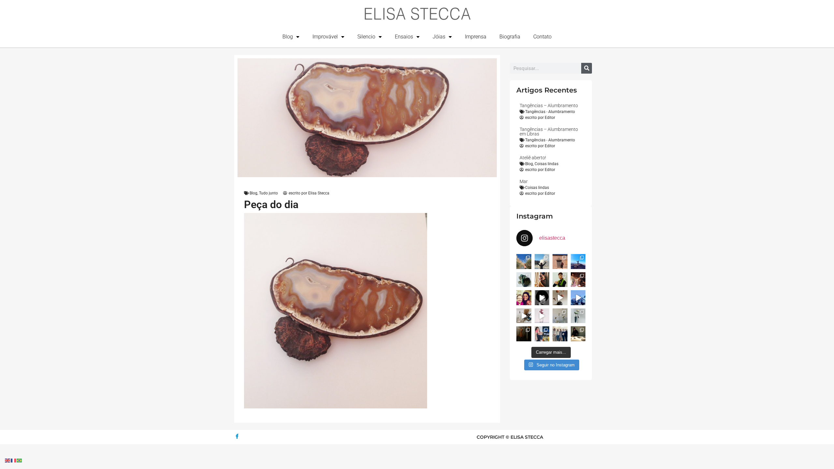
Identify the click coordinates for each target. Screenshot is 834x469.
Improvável (325, 37)
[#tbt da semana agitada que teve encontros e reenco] (523, 333)
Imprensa (475, 37)
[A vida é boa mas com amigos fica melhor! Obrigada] (578, 297)
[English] (8, 460)
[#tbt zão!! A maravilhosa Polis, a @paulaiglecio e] (560, 279)
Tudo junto (268, 193)
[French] (14, 460)
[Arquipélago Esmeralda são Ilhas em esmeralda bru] (523, 279)
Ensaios (404, 37)
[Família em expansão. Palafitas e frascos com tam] (560, 315)
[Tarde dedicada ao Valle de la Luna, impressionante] (560, 261)
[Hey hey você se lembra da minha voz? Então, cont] (542, 333)
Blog (287, 37)
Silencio (366, 37)
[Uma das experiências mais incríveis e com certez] (542, 261)
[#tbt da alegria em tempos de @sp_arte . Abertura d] (578, 333)
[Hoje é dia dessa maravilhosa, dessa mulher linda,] (542, 297)
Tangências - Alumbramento (550, 111)
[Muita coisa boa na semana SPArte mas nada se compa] (560, 333)
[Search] (586, 68)
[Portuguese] (19, 460)
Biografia (509, 37)
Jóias (439, 37)
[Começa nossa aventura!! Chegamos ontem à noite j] (578, 261)
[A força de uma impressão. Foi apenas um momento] (560, 297)
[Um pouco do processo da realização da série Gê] (542, 315)
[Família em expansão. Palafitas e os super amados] (578, 315)
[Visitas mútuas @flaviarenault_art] (523, 315)
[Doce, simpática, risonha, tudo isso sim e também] (523, 297)
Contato (542, 37)
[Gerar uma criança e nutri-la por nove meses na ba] (542, 279)
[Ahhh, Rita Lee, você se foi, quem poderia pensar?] (578, 279)
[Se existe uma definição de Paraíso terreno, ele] (523, 261)
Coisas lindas (546, 164)
